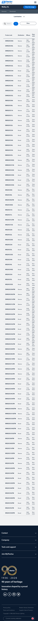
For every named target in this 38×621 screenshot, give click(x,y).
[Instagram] (14, 594)
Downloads (13, 11)
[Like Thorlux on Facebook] (9, 594)
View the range (29, 7)
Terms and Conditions (9, 610)
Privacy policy (6, 607)
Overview (4, 11)
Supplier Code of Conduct (26, 610)
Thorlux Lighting (20, 613)
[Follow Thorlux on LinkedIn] (5, 594)
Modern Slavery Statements (26, 607)
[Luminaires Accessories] (19, 16)
